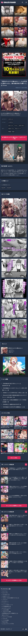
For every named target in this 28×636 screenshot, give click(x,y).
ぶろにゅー (5, 599)
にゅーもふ (5, 591)
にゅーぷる (5, 592)
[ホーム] (23, 629)
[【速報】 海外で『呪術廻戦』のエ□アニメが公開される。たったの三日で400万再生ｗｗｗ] (20, 43)
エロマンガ (10, 119)
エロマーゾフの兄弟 (7, 616)
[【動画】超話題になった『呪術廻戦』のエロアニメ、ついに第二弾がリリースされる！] (7, 21)
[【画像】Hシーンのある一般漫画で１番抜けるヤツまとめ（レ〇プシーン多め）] (7, 11)
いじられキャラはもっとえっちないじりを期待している (20, 440)
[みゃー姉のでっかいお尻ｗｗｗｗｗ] (20, 21)
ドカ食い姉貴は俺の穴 (18, 453)
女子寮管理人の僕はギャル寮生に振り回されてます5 (7, 426)
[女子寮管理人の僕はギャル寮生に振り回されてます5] (7, 420)
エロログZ (4, 618)
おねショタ (10, 125)
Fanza (3, 187)
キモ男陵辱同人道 (6, 606)
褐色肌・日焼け (11, 131)
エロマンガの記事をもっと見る (14, 580)
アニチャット (5, 603)
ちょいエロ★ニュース (7, 604)
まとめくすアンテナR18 (8, 623)
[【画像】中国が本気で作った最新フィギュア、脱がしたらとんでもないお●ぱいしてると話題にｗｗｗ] (14, 153)
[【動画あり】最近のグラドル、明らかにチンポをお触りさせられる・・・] (7, 32)
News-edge (5, 622)
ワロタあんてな (6, 594)
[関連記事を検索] (26, 464)
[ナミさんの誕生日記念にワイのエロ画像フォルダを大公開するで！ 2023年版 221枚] (14, 366)
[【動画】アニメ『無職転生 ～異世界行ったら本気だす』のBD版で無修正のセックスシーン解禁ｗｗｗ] (20, 11)
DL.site (8, 187)
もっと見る (14, 457)
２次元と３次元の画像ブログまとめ (10, 598)
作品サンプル (11, 128)
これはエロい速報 (6, 611)
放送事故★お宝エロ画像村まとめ (10, 613)
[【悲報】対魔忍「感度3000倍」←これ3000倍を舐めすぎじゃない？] (20, 32)
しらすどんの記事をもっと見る (14, 505)
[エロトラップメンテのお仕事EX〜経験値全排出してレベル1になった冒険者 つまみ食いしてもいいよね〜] (7, 434)
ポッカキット (5, 601)
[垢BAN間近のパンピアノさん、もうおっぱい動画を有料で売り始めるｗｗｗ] (7, 43)
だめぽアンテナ (6, 596)
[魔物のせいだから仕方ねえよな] (7, 447)
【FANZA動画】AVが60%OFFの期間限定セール (12, 407)
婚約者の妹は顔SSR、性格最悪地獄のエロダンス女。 (20, 427)
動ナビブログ (5, 615)
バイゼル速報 (5, 620)
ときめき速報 (5, 610)
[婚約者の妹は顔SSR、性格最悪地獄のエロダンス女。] (20, 421)
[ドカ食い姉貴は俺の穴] (20, 447)
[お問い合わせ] (26, 629)
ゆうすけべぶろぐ (6, 608)
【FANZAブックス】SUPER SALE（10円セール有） (13, 392)
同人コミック (18, 128)
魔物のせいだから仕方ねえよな (6, 453)
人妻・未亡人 (21, 125)
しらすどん (10, 122)
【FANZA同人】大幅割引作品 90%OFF (10, 404)
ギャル (15, 125)
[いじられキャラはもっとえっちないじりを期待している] (20, 434)
